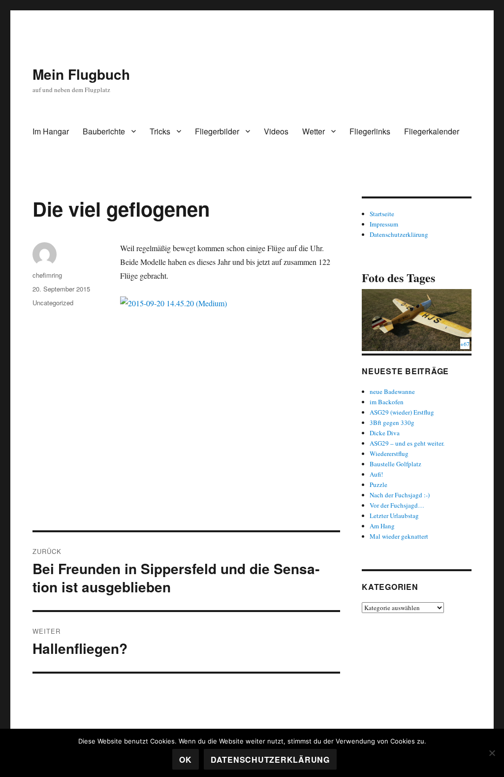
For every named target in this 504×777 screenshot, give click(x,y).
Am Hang (382, 525)
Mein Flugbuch (81, 74)
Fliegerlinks (369, 131)
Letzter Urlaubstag (394, 515)
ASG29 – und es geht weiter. (407, 443)
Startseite (382, 213)
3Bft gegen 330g (392, 422)
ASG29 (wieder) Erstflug (402, 412)
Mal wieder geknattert (399, 536)
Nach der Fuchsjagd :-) (400, 494)
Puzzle (378, 484)
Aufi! (376, 474)
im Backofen (387, 401)
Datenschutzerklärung (399, 234)
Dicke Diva (385, 432)
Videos (276, 131)
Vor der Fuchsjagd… (397, 505)
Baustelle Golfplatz (395, 463)
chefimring (47, 275)
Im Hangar (50, 131)
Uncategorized (52, 302)
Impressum (384, 224)
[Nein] (492, 753)
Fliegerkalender (431, 131)
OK (185, 759)
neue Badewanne (392, 391)
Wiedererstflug (389, 453)
